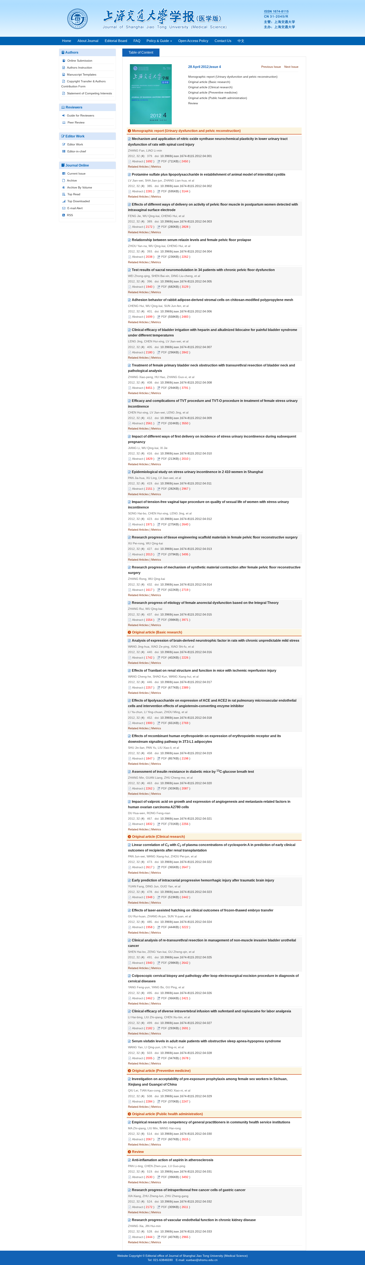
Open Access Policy (193, 41)
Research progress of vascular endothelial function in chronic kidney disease (194, 1220)
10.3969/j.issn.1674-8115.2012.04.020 (186, 783)
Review (193, 103)
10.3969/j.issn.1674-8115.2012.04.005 (186, 281)
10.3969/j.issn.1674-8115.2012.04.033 (186, 1231)
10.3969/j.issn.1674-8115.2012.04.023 (186, 891)
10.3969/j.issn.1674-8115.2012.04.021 (186, 818)
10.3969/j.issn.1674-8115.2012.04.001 (186, 156)
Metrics (156, 166)
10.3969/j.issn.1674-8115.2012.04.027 (186, 1023)
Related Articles (138, 166)
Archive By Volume (79, 187)
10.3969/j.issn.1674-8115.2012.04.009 (186, 418)
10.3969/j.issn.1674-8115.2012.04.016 (186, 652)
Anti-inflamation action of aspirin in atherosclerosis (172, 1160)
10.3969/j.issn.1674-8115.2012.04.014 (186, 584)
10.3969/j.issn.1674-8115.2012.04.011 (186, 483)
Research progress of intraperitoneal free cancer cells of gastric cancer (188, 1190)
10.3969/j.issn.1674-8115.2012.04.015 (186, 614)
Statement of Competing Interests (89, 93)
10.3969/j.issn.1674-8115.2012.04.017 (186, 682)
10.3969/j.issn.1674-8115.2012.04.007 (186, 347)
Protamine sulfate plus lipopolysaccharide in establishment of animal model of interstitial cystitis (208, 174)
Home (66, 41)
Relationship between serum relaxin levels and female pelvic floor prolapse (191, 240)
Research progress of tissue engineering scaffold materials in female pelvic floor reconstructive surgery (215, 537)
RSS (70, 215)
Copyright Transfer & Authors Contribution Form (83, 84)
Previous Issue (271, 66)
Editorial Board (116, 41)
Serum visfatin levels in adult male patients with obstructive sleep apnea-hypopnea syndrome (206, 1041)
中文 (241, 41)
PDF (164, 161)
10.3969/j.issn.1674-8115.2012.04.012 (186, 519)
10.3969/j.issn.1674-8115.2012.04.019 (186, 753)
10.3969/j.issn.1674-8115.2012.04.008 (186, 382)
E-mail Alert (75, 208)
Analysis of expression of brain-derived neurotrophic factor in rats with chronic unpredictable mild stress (215, 640)
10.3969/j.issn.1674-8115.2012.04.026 (186, 993)
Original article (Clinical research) (210, 87)
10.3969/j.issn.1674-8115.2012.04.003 (186, 221)
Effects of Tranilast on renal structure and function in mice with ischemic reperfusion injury (204, 670)
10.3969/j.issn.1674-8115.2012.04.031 (186, 1171)
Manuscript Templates (81, 74)
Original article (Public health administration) (217, 98)
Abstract (137, 161)
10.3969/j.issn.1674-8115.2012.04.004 (186, 251)
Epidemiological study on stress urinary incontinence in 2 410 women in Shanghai (197, 472)
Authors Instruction (79, 67)
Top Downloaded (78, 201)
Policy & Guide (158, 41)
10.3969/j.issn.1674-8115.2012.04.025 (186, 957)
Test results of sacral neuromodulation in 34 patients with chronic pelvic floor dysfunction (203, 270)
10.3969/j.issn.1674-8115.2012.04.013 (186, 548)
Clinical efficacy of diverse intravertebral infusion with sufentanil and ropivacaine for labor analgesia (211, 1011)
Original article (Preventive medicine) (212, 92)
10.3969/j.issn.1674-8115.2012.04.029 (186, 1096)
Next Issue (291, 66)
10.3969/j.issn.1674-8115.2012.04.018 (186, 717)
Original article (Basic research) (209, 82)
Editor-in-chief (76, 151)
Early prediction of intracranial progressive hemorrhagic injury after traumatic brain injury (203, 880)
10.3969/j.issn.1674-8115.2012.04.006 (186, 311)
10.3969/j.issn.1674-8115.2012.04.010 (186, 453)
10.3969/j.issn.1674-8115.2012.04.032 (186, 1201)
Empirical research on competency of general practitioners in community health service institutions (211, 1122)
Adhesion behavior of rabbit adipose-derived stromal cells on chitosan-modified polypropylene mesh (212, 300)
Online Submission (79, 60)
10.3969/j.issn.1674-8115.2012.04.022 (186, 862)
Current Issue (76, 173)
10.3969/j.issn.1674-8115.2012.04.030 (186, 1133)
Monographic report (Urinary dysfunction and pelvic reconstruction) (233, 76)
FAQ (136, 41)
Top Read (73, 194)
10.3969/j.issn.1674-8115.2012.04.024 (186, 921)
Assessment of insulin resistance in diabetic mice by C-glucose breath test (193, 771)
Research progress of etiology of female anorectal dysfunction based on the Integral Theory (205, 603)
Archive (72, 180)
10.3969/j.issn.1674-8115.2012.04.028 (186, 1053)
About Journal (88, 41)
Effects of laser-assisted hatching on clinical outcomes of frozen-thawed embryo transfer (202, 910)
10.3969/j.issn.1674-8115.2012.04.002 (186, 186)
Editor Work (75, 144)
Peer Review (76, 122)
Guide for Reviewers (80, 115)
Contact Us (223, 41)
